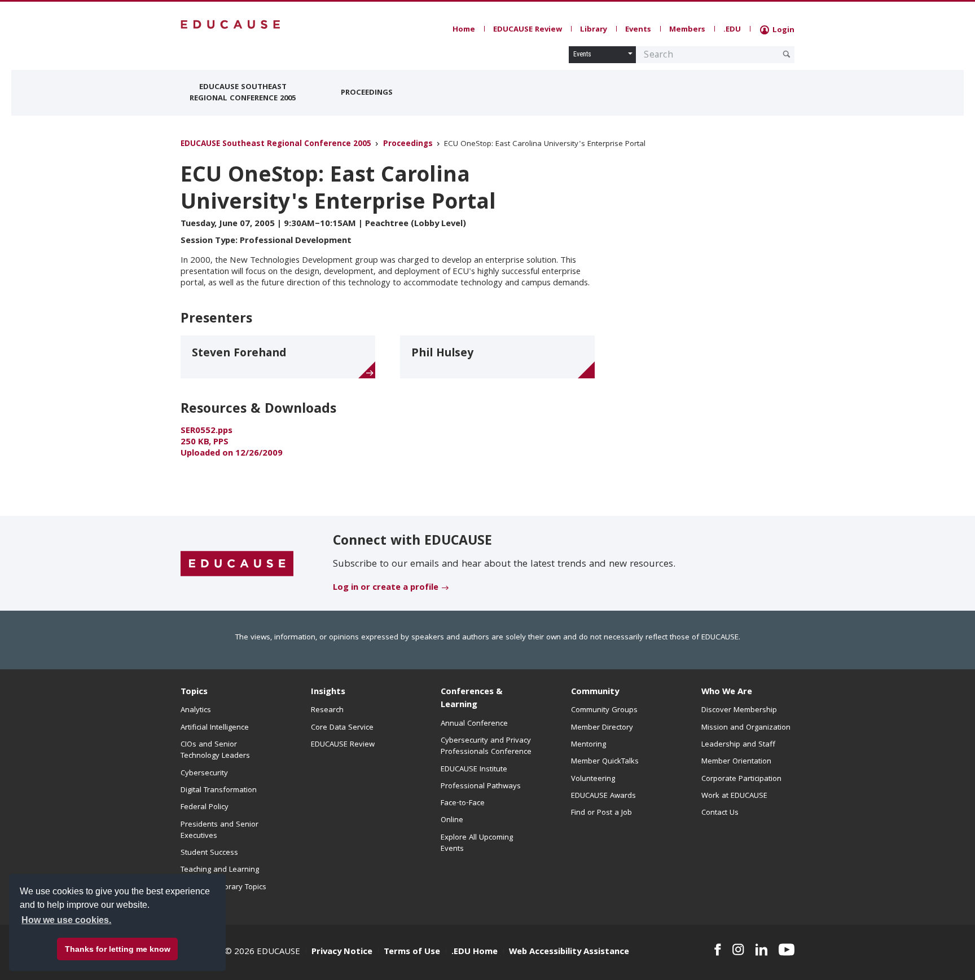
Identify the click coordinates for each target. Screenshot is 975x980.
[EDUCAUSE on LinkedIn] (762, 949)
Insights (328, 692)
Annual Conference (474, 724)
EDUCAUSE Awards (603, 796)
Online (452, 820)
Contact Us (720, 813)
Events (638, 30)
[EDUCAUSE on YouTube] (786, 949)
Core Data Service (342, 728)
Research (327, 710)
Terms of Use (412, 952)
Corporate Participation (741, 779)
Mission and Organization (745, 728)
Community (595, 692)
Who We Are (726, 692)
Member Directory (602, 728)
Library (593, 30)
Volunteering (593, 779)
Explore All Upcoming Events (477, 843)
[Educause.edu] (237, 564)
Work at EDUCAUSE (734, 796)
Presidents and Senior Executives (219, 830)
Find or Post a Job (601, 813)
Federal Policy (205, 807)
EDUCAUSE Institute (474, 769)
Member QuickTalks (605, 762)
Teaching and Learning (220, 870)
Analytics (196, 710)
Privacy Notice (341, 952)
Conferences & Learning (472, 699)
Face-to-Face (463, 803)
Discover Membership (739, 710)
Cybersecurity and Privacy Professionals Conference (486, 746)
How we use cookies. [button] (66, 920)
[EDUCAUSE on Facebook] (717, 949)
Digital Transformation (219, 790)
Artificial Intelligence (215, 728)
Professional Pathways (481, 786)
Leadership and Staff (738, 745)
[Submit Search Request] (786, 54)
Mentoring (588, 745)
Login (782, 30)
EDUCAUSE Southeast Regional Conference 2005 (243, 93)
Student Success (209, 853)
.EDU (732, 30)
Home (464, 30)
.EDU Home (474, 952)
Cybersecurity (204, 773)
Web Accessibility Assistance (569, 952)
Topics (194, 692)
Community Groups (604, 710)
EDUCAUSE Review (527, 30)
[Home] (231, 24)
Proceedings (367, 93)
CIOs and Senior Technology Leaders (215, 750)
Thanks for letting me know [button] (117, 948)
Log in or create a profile (385, 588)
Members (687, 30)
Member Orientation (736, 762)
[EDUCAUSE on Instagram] (738, 949)
